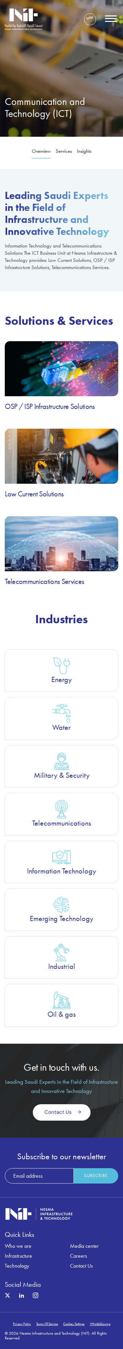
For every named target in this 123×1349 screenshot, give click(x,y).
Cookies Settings (74, 1324)
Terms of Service (47, 1324)
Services (64, 151)
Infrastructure (18, 1256)
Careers (78, 1256)
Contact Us (81, 1266)
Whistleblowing (100, 1324)
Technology (17, 1266)
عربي (90, 17)
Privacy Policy (22, 1324)
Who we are (18, 1246)
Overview (41, 151)
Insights (84, 151)
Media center (84, 1246)
